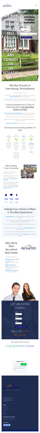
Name (22, 27)
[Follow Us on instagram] (7, 425)
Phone (30, 31)
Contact (4, 413)
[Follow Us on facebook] (4, 425)
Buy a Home (5, 406)
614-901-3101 (21, 333)
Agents (4, 411)
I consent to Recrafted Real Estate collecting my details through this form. (20, 368)
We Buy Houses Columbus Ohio (8, 419)
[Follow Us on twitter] (9, 425)
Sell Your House (6, 409)
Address (23, 31)
